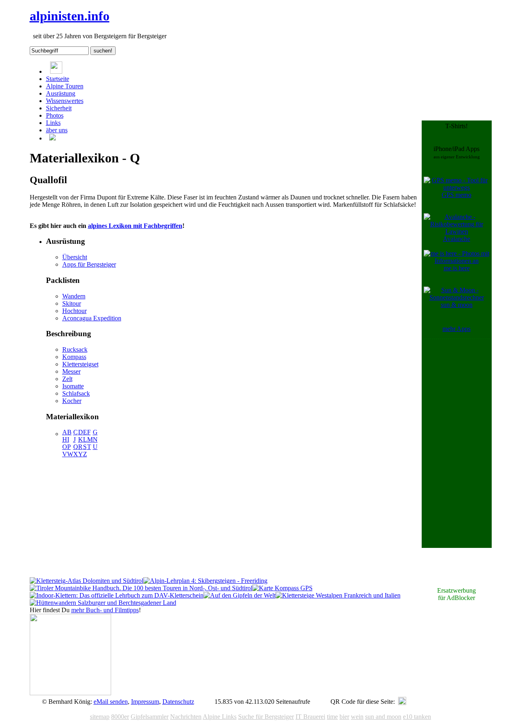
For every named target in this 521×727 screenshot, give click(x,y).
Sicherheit (59, 108)
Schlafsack (76, 393)
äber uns (57, 130)
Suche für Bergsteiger (266, 716)
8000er (120, 716)
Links (53, 122)
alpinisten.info (69, 16)
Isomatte (73, 386)
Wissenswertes (64, 100)
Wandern (73, 296)
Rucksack (75, 349)
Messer (71, 371)
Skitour (71, 303)
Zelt (67, 378)
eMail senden (111, 701)
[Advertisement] (456, 463)
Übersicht (74, 257)
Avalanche (456, 238)
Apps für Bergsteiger (89, 264)
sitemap (99, 716)
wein (357, 716)
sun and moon (383, 716)
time (332, 716)
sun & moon (457, 304)
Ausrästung (60, 93)
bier (344, 716)
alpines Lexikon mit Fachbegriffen (135, 225)
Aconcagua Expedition (91, 318)
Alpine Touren (64, 86)
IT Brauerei (310, 716)
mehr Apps (456, 328)
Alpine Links (219, 716)
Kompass (74, 356)
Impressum (145, 701)
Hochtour (74, 310)
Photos (54, 115)
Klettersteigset (80, 364)
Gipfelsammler (150, 716)
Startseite (57, 78)
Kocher (71, 400)
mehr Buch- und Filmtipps (105, 610)
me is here (457, 268)
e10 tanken (417, 716)
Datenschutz (178, 701)
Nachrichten (185, 716)
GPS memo (456, 194)
